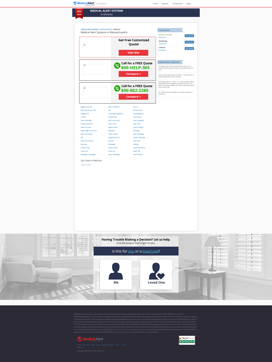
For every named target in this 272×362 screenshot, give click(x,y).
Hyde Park (136, 124)
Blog (98, 345)
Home (155, 4)
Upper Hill (136, 151)
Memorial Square (87, 134)
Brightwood (85, 114)
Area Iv (135, 107)
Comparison (177, 4)
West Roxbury (138, 154)
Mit (82, 137)
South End (84, 151)
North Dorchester (87, 141)
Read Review (162, 37)
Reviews (165, 4)
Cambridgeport (138, 114)
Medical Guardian (165, 35)
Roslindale (111, 144)
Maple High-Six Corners (89, 131)
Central (83, 117)
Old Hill (110, 141)
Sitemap (80, 347)
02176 (84, 165)
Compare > (133, 73)
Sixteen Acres (85, 148)
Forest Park (112, 124)
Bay (109, 110)
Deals (188, 4)
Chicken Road (82, 353)
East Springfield (138, 120)
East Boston (137, 117)
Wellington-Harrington (88, 154)
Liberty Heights (138, 127)
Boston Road (137, 110)
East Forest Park (114, 120)
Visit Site (133, 52)
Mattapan (111, 131)
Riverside (84, 144)
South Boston (113, 148)
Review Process (107, 345)
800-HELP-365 (135, 67)
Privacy (123, 345)
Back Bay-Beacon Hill (88, 110)
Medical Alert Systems (89, 29)
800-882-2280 (134, 90)
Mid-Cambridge (138, 134)
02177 (89, 165)
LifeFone (162, 47)
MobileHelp (163, 41)
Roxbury (136, 144)
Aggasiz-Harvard (86, 107)
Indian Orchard (86, 127)
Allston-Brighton (113, 107)
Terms (117, 345)
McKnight (136, 131)
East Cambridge (86, 120)
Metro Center (113, 134)
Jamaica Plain (112, 127)
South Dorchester (139, 148)
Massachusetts (106, 29)
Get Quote (189, 36)
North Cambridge (139, 137)
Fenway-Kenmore (87, 124)
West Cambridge (114, 154)
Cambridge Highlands (115, 114)
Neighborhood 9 (114, 137)
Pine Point (136, 141)
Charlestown (112, 117)
